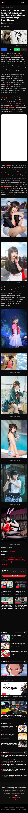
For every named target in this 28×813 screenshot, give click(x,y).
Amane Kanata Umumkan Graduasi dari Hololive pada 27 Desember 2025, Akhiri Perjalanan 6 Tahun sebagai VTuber (14, 775)
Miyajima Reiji (5, 564)
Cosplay (14, 24)
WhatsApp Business (16, 799)
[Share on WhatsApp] (17, 49)
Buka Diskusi (15, 575)
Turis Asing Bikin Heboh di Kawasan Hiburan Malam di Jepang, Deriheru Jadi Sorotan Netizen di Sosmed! (21, 608)
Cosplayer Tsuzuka (6, 562)
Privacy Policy (13, 809)
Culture (7, 7)
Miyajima (22, 101)
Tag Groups (14, 810)
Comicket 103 (10, 559)
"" (13, 184)
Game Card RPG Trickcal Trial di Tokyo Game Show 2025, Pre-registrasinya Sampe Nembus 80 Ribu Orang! (13, 761)
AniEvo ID (8, 632)
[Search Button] (19, 2)
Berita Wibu (19, 557)
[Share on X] (11, 49)
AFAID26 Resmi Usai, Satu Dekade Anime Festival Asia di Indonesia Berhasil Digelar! (20, 592)
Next (25, 632)
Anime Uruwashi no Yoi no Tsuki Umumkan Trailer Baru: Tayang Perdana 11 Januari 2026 (8, 736)
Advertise (3, 809)
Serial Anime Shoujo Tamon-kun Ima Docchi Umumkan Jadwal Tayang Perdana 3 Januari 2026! (9, 728)
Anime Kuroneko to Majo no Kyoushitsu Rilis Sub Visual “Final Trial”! (18, 637)
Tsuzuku (7, 165)
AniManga (4, 675)
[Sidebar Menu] (26, 2)
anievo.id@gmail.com (15, 797)
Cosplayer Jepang (19, 559)
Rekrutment (8, 809)
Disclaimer (24, 809)
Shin (6, 23)
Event (18, 24)
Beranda (2, 7)
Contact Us (19, 809)
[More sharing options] (24, 49)
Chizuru (3, 559)
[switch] (22, 2)
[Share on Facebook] (4, 49)
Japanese (12, 7)
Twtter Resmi (12, 551)
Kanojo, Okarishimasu (17, 562)
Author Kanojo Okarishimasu (8, 557)
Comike (6, 84)
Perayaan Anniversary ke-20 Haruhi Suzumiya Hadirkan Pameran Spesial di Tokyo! (19, 653)
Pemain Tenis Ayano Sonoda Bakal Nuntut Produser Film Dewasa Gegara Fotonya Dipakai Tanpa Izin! (7, 608)
